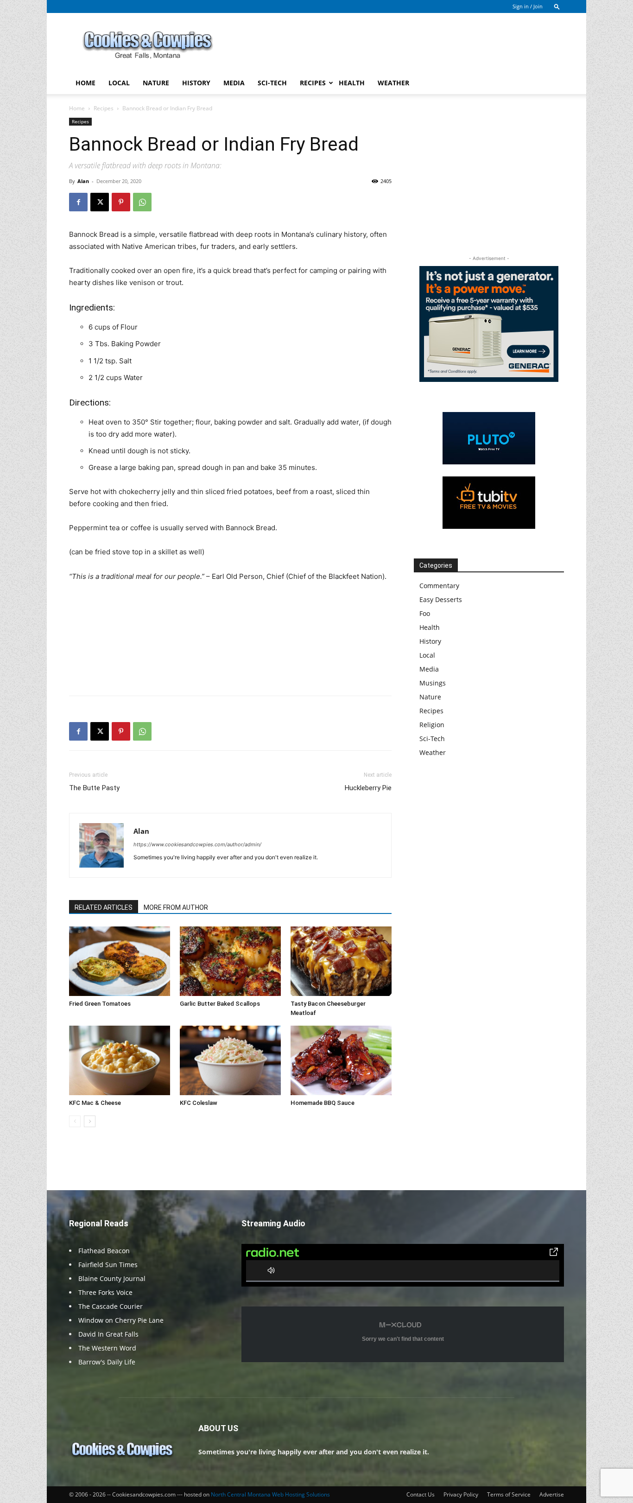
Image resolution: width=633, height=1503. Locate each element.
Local (119, 82)
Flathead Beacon (104, 1250)
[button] (557, 6)
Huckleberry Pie (368, 788)
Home (85, 82)
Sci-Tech (272, 82)
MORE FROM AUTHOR (176, 907)
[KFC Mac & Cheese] (119, 1060)
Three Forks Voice (105, 1292)
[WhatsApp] (142, 202)
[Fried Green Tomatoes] (119, 961)
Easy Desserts (440, 599)
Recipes (313, 82)
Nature (156, 82)
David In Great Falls (108, 1334)
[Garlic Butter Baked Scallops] (230, 961)
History (196, 82)
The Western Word (107, 1348)
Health (352, 82)
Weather (393, 82)
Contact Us (420, 1494)
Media (234, 82)
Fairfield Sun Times (108, 1264)
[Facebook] (78, 202)
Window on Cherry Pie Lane (121, 1320)
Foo (424, 613)
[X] (99, 202)
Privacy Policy (460, 1494)
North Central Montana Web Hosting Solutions (270, 1494)
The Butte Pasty (94, 788)
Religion (431, 724)
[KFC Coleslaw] (230, 1060)
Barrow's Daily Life (106, 1361)
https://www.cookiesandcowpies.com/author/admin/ (197, 844)
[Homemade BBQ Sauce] (341, 1060)
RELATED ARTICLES (104, 907)
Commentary (439, 585)
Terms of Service (509, 1494)
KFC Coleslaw (198, 1102)
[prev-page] (75, 1121)
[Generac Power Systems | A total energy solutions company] (488, 324)
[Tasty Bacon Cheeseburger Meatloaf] (341, 961)
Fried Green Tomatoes (100, 1003)
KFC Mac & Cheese (95, 1102)
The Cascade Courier (110, 1306)
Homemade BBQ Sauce (322, 1102)
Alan (83, 181)
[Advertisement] (395, 47)
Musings (432, 683)
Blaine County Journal (112, 1278)
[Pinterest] (121, 202)
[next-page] (89, 1121)
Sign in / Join (528, 6)
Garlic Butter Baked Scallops (220, 1003)
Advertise (551, 1494)
